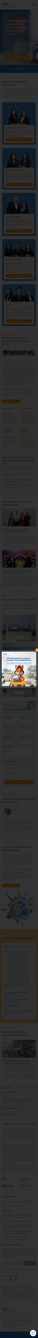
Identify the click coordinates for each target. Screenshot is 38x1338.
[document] (19, 669)
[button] (33, 1333)
